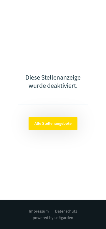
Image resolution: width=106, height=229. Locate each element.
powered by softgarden (53, 218)
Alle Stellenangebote (53, 124)
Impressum (39, 211)
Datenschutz (66, 211)
